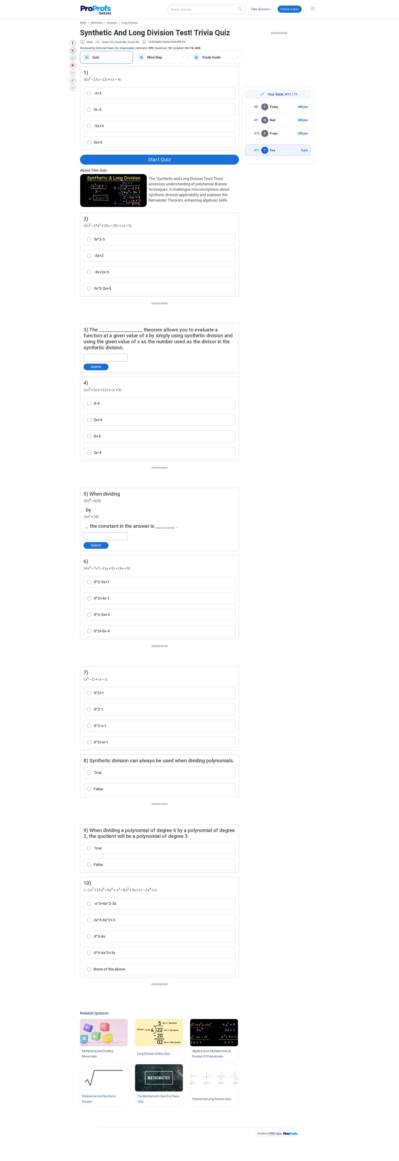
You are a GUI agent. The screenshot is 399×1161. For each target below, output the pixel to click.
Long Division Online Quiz (153, 1053)
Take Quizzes (260, 9)
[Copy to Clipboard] (73, 80)
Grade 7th (107, 42)
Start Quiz (159, 160)
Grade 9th (133, 42)
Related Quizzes (94, 1013)
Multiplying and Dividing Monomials (97, 1053)
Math (90, 42)
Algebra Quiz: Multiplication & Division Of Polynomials (211, 1053)
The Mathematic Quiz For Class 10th (158, 1099)
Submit (96, 367)
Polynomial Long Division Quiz (211, 1099)
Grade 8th (120, 42)
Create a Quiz (290, 9)
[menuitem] (260, 10)
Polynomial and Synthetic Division (99, 1099)
